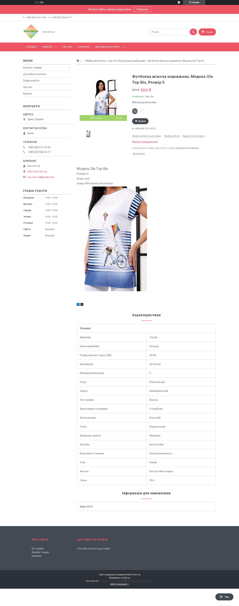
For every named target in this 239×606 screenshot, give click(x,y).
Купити (142, 121)
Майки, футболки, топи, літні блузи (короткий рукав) (115, 60)
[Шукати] (193, 32)
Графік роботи (31, 80)
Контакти (83, 47)
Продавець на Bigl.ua (119, 578)
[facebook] (78, 305)
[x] (81, 305)
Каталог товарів (32, 67)
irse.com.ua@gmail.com (40, 177)
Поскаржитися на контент (112, 581)
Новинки (142, 9)
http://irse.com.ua (37, 171)
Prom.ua (136, 574)
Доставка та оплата (107, 47)
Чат (227, 596)
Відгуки (27, 93)
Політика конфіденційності (139, 581)
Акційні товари (40, 552)
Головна (31, 47)
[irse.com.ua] (31, 38)
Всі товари (38, 548)
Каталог (47, 47)
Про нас (67, 47)
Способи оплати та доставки (93, 548)
